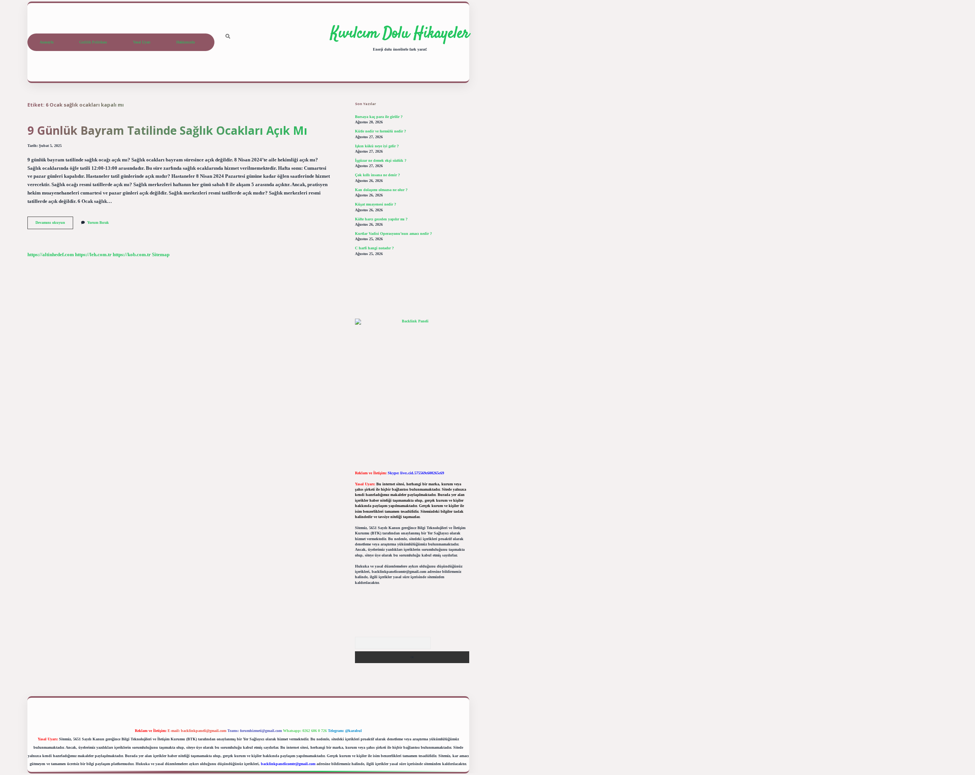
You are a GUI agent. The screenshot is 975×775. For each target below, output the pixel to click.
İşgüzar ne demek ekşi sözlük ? (380, 160)
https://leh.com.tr (93, 254)
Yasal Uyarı (141, 42)
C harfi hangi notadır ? (374, 248)
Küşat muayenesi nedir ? (375, 204)
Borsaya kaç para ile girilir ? (379, 117)
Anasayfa (46, 42)
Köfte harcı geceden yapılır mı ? (381, 219)
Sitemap (160, 254)
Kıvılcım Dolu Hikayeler (400, 34)
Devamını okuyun (54, 224)
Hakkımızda (185, 42)
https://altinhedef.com (50, 254)
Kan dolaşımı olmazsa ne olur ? (381, 190)
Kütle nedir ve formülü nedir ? (380, 131)
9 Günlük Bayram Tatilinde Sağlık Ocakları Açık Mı (167, 130)
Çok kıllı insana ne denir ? (377, 175)
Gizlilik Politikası (93, 42)
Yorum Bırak (98, 222)
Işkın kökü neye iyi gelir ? (377, 146)
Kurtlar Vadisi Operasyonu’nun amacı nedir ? (393, 233)
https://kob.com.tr (132, 254)
